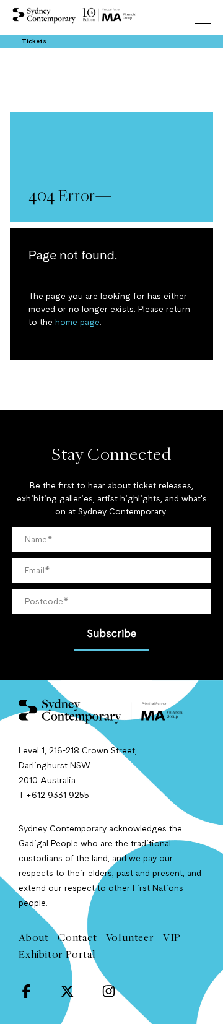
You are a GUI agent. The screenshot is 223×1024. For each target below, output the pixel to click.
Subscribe (111, 634)
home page (77, 322)
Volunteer (130, 937)
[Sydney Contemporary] (111, 711)
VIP (172, 937)
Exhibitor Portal (57, 954)
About (34, 937)
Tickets (34, 41)
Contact (77, 937)
